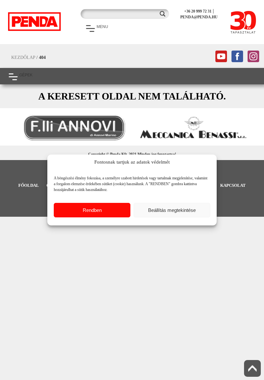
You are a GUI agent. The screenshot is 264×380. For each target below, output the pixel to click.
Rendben (92, 210)
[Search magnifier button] (164, 14)
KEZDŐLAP (23, 57)
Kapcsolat (233, 185)
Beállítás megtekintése (172, 210)
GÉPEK (26, 75)
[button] (8, 127)
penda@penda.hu (199, 17)
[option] (72, 127)
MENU (102, 26)
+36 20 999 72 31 (198, 11)
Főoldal (28, 185)
